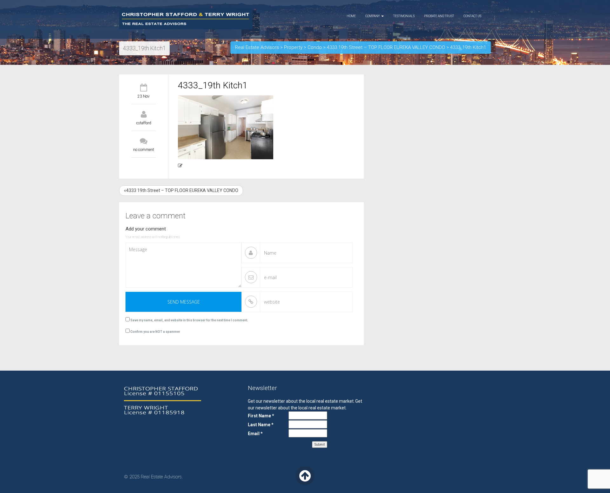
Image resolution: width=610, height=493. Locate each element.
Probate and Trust (439, 16)
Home (351, 16)
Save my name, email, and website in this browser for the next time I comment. (189, 320)
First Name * (261, 415)
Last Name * (261, 424)
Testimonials (404, 16)
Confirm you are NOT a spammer (155, 331)
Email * (255, 433)
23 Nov (144, 96)
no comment (143, 149)
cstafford (143, 123)
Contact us (472, 16)
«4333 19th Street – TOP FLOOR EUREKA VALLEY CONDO (181, 190)
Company (373, 16)
